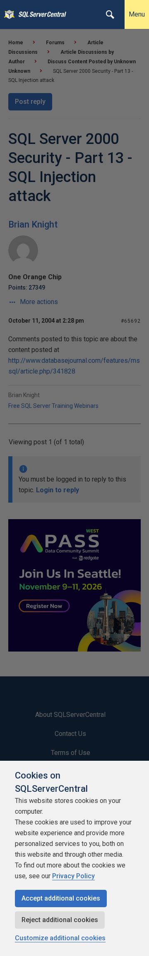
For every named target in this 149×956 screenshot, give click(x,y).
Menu (137, 14)
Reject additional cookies (60, 920)
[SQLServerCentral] (7, 14)
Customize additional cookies (60, 938)
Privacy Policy (73, 876)
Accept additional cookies (61, 898)
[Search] (110, 14)
